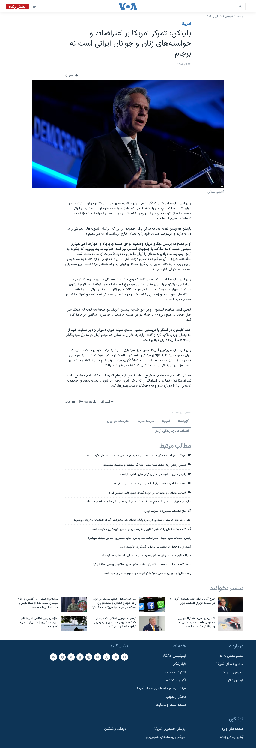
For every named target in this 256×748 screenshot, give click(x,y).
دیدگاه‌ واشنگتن (115, 728)
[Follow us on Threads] (80, 656)
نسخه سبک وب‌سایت (171, 704)
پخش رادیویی (176, 696)
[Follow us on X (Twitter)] (106, 656)
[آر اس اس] (71, 656)
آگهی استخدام (176, 680)
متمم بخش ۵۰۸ (231, 655)
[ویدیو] (34, 6)
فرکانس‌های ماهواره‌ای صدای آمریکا (161, 688)
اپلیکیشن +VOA (174, 655)
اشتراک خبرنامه (175, 672)
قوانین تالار (235, 680)
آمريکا (186, 24)
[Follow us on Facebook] (124, 656)
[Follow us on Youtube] (97, 656)
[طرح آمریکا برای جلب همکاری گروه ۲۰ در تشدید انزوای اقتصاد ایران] (230, 604)
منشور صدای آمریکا (229, 664)
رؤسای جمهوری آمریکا (169, 728)
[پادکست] (62, 656)
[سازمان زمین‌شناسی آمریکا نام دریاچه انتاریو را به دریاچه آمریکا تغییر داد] (74, 623)
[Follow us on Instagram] (88, 656)
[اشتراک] (53, 656)
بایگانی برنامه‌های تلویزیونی (165, 737)
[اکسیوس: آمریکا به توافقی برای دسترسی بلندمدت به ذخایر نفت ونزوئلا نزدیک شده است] (230, 623)
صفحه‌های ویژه (232, 728)
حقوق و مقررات (232, 672)
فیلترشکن (179, 664)
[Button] (71, 75)
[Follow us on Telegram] (115, 656)
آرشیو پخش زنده (231, 737)
